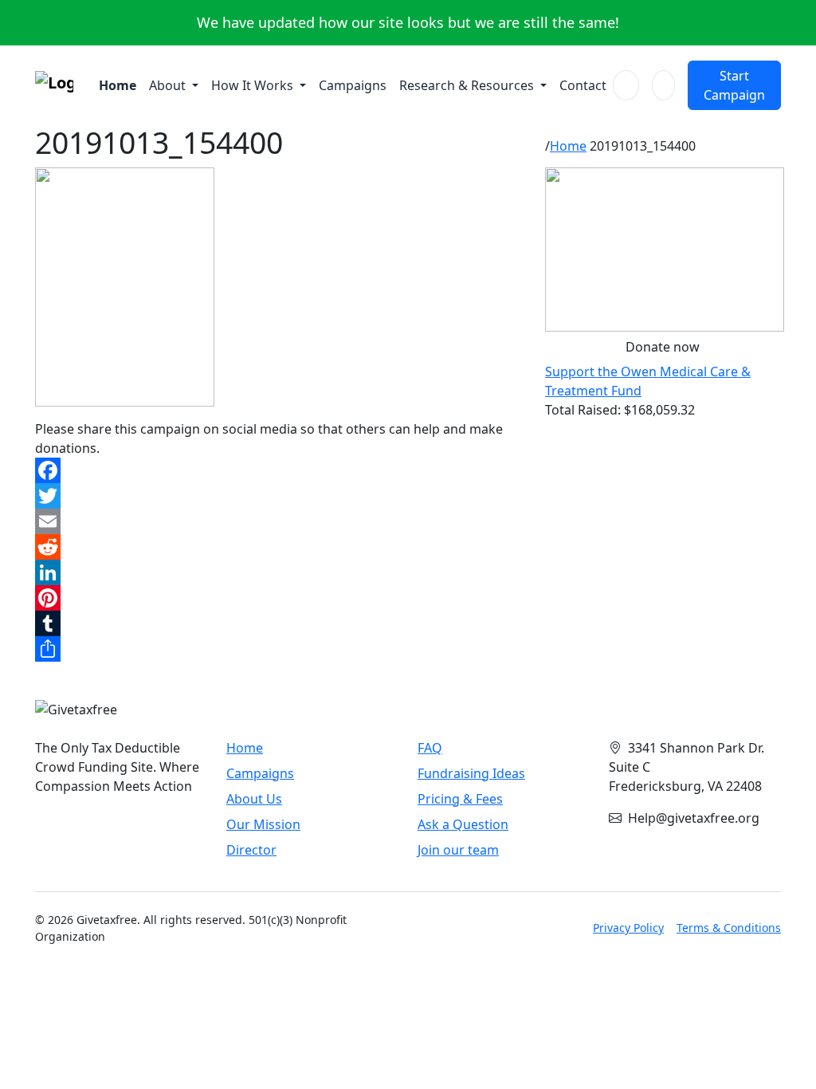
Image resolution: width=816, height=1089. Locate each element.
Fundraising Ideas (471, 773)
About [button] (169, 85)
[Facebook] (280, 470)
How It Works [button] (253, 85)
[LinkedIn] (280, 572)
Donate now (663, 347)
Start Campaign (734, 85)
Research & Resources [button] (468, 85)
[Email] (280, 521)
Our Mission (263, 824)
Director (251, 850)
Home (117, 85)
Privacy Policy (628, 927)
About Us (254, 799)
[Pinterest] (280, 598)
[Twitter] (280, 496)
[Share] (280, 649)
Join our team (458, 850)
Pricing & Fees (460, 799)
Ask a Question (463, 824)
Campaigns (352, 85)
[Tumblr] (280, 623)
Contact (582, 85)
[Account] (664, 85)
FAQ (430, 748)
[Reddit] (280, 547)
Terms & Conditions (729, 927)
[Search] (625, 85)
